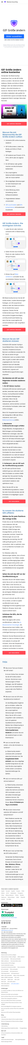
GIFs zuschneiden (11, 205)
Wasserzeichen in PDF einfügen (8, 963)
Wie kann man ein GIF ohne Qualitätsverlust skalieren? (13, 698)
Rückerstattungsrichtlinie (6, 1041)
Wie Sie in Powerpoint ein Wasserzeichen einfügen (12, 1021)
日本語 (17, 897)
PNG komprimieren (5, 973)
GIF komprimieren (15, 973)
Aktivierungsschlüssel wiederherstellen (9, 1028)
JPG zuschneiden (4, 969)
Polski (23, 891)
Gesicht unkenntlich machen (7, 965)
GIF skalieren (14, 501)
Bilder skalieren (21, 957)
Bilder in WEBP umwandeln (7, 977)
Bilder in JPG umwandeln (6, 975)
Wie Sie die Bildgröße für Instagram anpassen (11, 1006)
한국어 (7, 893)
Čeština (16, 895)
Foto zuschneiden (5, 959)
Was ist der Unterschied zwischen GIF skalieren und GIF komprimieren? (13, 812)
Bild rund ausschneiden (15, 959)
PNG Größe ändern (5, 983)
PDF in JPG (17, 977)
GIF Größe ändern (14, 123)
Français (18, 891)
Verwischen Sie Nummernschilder (8, 967)
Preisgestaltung (23, 1028)
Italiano (3, 893)
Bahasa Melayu (11, 897)
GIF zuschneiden (4, 971)
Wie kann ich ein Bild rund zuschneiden (9, 994)
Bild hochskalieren (5, 985)
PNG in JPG (3, 979)
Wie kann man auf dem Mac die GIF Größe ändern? (13, 852)
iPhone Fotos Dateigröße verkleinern (9, 998)
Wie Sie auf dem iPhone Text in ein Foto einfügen (11, 996)
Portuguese (20, 893)
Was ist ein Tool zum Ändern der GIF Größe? (13, 669)
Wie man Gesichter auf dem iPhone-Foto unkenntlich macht (12, 1009)
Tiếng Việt (23, 897)
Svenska (3, 899)
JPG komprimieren (14, 971)
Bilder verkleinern (5, 961)
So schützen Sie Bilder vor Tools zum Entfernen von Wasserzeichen (12, 991)
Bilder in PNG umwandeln (18, 975)
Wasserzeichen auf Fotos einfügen (8, 955)
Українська (3, 897)
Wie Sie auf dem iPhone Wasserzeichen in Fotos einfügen (11, 1003)
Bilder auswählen (14, 36)
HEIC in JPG (16, 979)
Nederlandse (13, 893)
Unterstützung (4, 1026)
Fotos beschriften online (16, 961)
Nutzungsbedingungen (20, 1039)
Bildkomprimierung (8, 420)
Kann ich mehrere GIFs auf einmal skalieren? (13, 780)
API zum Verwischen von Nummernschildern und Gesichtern (11, 1033)
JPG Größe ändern (11, 981)
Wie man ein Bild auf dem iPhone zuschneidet (11, 1000)
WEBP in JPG (10, 979)
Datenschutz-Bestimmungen (7, 1039)
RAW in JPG (3, 981)
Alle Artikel (3, 1017)
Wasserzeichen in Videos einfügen (8, 957)
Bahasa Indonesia (10, 895)
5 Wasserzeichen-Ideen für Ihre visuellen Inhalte (11, 1019)
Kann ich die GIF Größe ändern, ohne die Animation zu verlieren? (13, 745)
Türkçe (2, 895)
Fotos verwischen (21, 967)
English (2, 891)
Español (13, 891)
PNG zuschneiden (14, 969)
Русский (8, 891)
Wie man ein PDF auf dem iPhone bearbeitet (10, 1012)
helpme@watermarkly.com (7, 930)
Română (22, 895)
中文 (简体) (8, 899)
